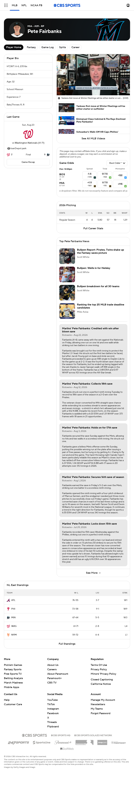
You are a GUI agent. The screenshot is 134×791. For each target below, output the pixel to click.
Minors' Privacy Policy (103, 673)
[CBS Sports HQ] (60, 735)
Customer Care (13, 704)
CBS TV (52, 682)
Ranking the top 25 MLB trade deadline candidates (100, 306)
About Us (52, 665)
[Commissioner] (84, 741)
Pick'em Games (13, 665)
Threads (52, 722)
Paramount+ (54, 678)
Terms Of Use (99, 665)
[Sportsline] (41, 742)
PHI (13, 608)
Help (7, 700)
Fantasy (31, 47)
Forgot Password (100, 713)
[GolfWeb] (67, 749)
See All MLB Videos (93, 138)
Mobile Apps (11, 687)
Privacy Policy (99, 669)
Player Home (13, 47)
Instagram (53, 708)
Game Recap (28, 162)
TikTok (51, 704)
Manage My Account (103, 700)
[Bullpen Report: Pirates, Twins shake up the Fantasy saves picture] (67, 256)
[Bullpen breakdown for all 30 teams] (67, 293)
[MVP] (102, 741)
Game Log (47, 47)
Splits (62, 47)
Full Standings (67, 643)
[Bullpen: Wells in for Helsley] (67, 274)
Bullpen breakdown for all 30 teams (98, 286)
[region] (93, 74)
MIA (13, 617)
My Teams (97, 708)
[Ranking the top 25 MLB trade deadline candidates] (67, 311)
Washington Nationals (26, 142)
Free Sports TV (13, 673)
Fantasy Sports (12, 669)
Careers (52, 669)
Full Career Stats (93, 228)
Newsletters (98, 704)
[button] (6, 5)
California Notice (101, 684)
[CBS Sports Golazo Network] (93, 735)
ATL (13, 600)
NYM (14, 634)
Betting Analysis (13, 678)
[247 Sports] (18, 742)
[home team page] (28, 134)
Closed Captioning (102, 679)
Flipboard (53, 726)
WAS (14, 626)
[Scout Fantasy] (118, 742)
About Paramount (57, 673)
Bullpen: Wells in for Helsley (93, 268)
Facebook (53, 713)
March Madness (13, 682)
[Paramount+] (63, 741)
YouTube (52, 700)
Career (75, 47)
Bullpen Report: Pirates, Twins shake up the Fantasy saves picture (100, 251)
